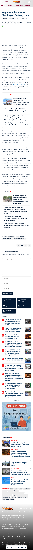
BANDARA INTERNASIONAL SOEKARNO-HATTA (13, 492)
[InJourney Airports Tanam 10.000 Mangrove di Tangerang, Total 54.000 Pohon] (7, 101)
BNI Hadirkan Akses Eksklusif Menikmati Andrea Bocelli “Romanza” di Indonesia (16, 225)
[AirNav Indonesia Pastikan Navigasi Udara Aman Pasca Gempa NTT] (6, 462)
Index (10, 9)
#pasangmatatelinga (7, 238)
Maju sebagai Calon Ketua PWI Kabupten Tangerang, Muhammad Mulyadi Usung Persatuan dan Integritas (16, 118)
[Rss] (30, 508)
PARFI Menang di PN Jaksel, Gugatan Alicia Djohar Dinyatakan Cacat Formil (13, 329)
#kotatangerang (20, 236)
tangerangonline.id (18, 84)
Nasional (10, 490)
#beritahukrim (11, 236)
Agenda (15, 495)
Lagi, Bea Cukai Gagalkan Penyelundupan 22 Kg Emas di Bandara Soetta (20, 444)
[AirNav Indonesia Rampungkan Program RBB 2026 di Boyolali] (28, 360)
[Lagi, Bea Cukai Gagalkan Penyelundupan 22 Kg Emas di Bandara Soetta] (6, 443)
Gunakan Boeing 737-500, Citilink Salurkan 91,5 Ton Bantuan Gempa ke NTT (15, 111)
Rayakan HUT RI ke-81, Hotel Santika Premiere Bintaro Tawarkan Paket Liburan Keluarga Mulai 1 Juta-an (13, 352)
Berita (3, 9)
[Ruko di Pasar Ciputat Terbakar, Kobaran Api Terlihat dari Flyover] (28, 336)
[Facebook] (9, 300)
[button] (3, 2)
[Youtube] (9, 305)
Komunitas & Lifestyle (22, 497)
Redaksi (5, 18)
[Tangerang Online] (16, 2)
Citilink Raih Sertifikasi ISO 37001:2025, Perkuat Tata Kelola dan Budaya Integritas (15, 218)
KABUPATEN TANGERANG (8, 499)
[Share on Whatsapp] (11, 22)
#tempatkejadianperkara (20, 238)
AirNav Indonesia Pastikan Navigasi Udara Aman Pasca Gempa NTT (19, 463)
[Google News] (24, 305)
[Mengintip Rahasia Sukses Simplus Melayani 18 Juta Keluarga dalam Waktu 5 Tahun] (28, 321)
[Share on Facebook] (5, 22)
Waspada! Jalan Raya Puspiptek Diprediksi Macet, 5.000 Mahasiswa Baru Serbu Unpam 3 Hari (21, 199)
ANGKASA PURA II (23, 495)
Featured (16, 490)
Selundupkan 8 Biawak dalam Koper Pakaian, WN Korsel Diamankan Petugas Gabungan (20, 472)
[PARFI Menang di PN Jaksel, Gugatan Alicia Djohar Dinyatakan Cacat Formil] (28, 329)
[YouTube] (21, 508)
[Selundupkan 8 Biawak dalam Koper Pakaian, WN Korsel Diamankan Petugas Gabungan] (6, 471)
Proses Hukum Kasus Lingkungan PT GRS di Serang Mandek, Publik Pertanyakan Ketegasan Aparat (14, 394)
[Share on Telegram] (18, 547)
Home (7, 9)
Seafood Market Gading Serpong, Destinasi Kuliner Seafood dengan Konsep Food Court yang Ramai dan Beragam (20, 454)
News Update (16, 9)
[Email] (14, 22)
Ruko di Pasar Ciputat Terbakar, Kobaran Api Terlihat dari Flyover (12, 336)
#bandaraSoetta (6, 497)
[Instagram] (24, 300)
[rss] (9, 311)
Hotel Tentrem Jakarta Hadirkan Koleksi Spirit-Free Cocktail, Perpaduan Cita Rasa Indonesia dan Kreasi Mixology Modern (14, 377)
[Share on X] (8, 22)
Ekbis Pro (14, 497)
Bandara (13, 440)
